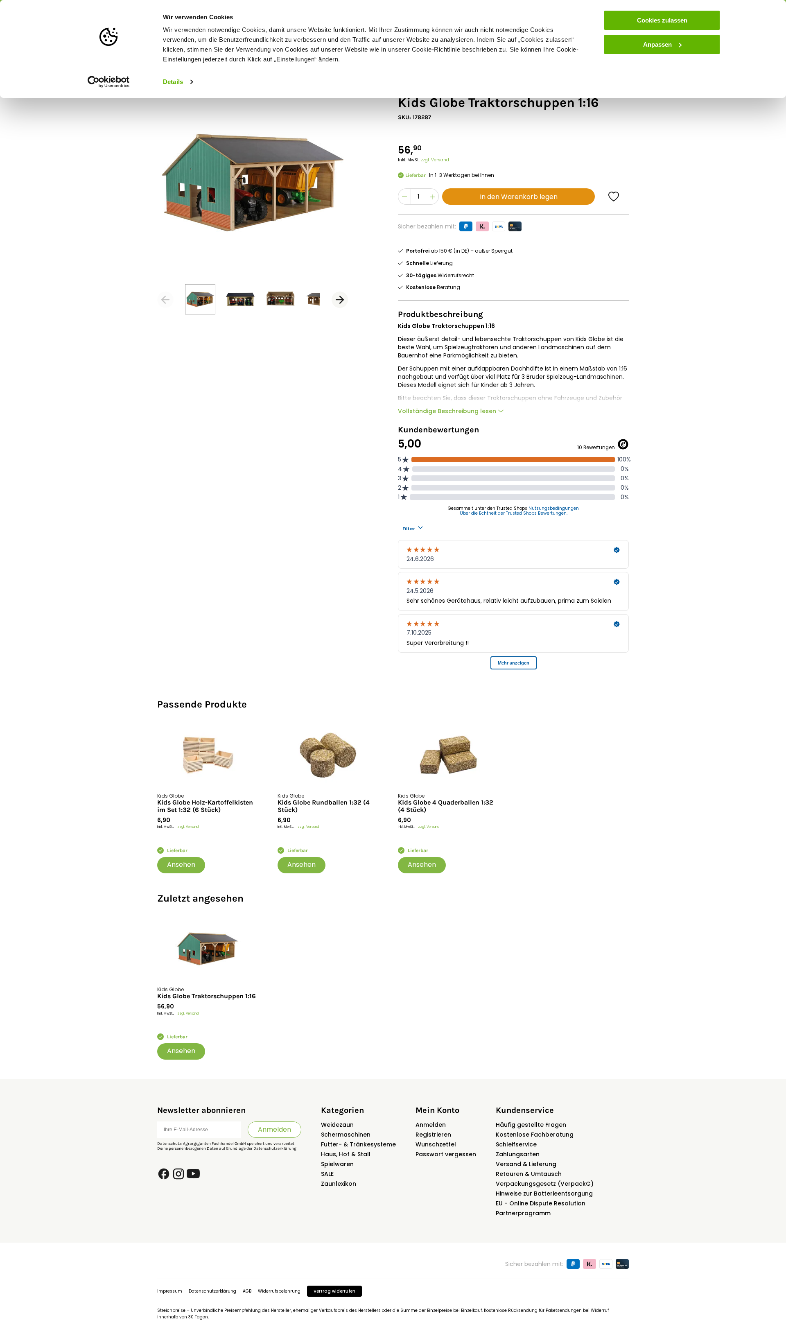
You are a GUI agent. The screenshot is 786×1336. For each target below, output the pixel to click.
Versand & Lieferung (526, 1164)
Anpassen (657, 44)
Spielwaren (337, 1164)
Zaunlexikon (338, 1184)
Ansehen (181, 864)
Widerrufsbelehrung (279, 1291)
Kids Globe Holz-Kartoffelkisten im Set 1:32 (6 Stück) (205, 806)
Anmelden (274, 1129)
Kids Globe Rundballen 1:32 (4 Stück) (324, 806)
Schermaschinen (345, 1134)
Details (173, 81)
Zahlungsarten (518, 1154)
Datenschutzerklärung (274, 1148)
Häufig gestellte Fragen (531, 1125)
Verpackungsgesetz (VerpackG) (545, 1184)
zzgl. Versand (435, 160)
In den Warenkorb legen (519, 196)
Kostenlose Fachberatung (535, 1134)
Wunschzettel (436, 1144)
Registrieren (433, 1134)
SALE (327, 1174)
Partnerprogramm (523, 1213)
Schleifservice (516, 1144)
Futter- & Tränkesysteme (358, 1144)
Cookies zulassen (662, 20)
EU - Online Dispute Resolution (540, 1203)
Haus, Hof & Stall (345, 1154)
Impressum (169, 1291)
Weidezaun (337, 1125)
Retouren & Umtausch (529, 1174)
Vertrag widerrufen (334, 1291)
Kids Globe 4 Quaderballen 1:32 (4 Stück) (445, 806)
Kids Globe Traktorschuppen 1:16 (206, 996)
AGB (247, 1291)
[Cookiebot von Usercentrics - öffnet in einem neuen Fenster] (109, 82)
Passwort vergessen (446, 1154)
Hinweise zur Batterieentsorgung (544, 1193)
